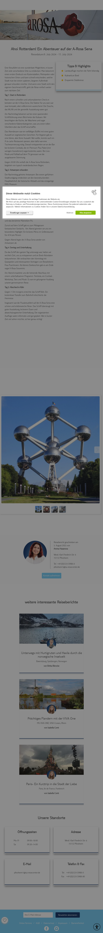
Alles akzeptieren (86, 213)
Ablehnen (70, 213)
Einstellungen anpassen (18, 213)
